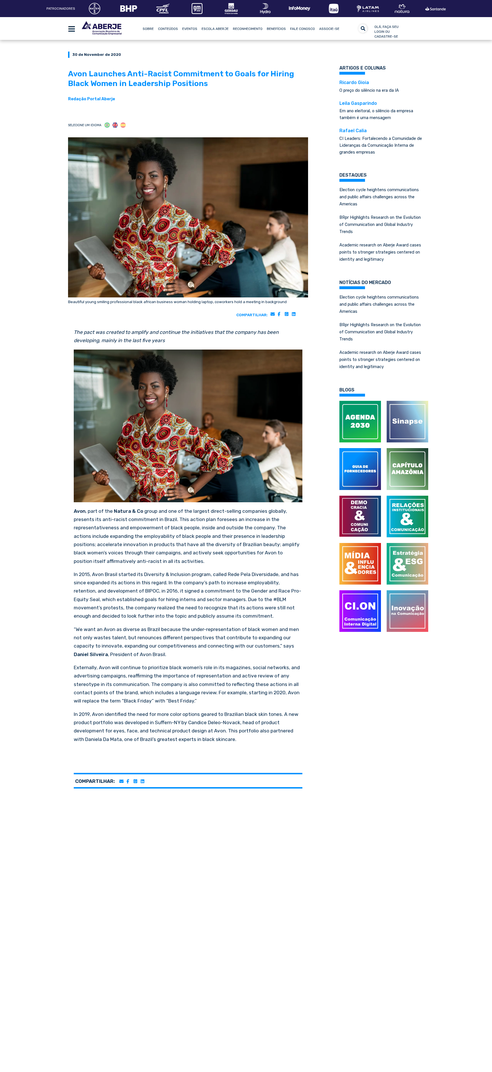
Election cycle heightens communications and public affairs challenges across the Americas (379, 197)
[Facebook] (279, 314)
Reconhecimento (248, 29)
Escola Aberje (215, 29)
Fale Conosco (302, 29)
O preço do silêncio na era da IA (369, 86)
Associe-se (329, 29)
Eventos (189, 29)
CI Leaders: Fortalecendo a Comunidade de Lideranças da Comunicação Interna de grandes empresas (380, 141)
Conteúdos (168, 29)
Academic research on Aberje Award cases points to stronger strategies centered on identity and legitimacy (380, 252)
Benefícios (276, 29)
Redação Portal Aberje (91, 98)
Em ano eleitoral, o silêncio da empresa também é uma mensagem (376, 111)
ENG (115, 125)
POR (107, 125)
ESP (123, 125)
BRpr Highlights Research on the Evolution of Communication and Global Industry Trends (380, 224)
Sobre (148, 29)
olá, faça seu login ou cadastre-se (386, 31)
